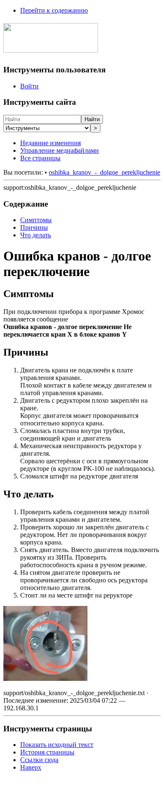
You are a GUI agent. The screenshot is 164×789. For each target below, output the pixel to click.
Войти (29, 86)
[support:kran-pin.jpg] (45, 678)
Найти (92, 119)
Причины (34, 227)
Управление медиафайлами (59, 150)
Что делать (35, 235)
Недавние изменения (50, 142)
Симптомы (36, 219)
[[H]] (50, 48)
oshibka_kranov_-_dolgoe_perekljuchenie (104, 172)
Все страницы (40, 158)
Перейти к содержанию (54, 10)
